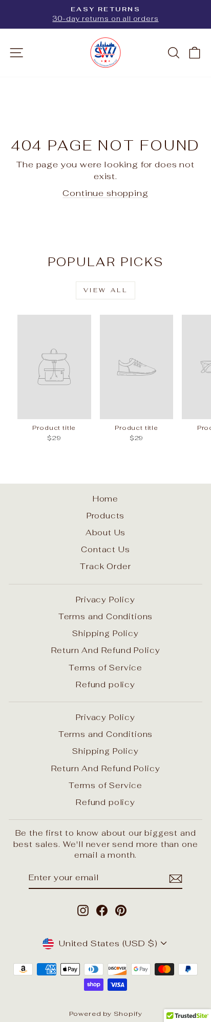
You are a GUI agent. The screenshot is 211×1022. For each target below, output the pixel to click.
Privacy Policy (105, 599)
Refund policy (105, 684)
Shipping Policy (105, 633)
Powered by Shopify (105, 1013)
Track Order (105, 566)
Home (105, 499)
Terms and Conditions (105, 616)
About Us (106, 532)
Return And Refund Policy (105, 650)
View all (105, 290)
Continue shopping (105, 193)
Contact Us (105, 549)
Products (106, 515)
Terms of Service (105, 667)
